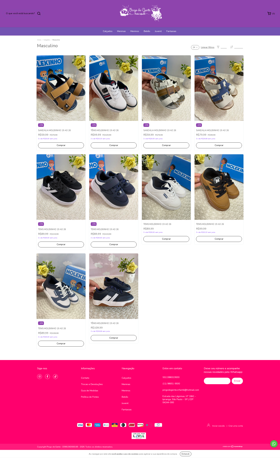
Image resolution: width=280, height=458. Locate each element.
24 (194, 47)
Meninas (121, 31)
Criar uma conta (235, 426)
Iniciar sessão (218, 426)
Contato (85, 377)
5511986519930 (171, 377)
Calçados (107, 31)
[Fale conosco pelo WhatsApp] (274, 443)
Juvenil (158, 31)
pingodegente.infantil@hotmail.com (181, 389)
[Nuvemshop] (233, 447)
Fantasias (171, 31)
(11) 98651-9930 (171, 383)
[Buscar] (39, 13)
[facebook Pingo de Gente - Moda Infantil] (47, 376)
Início (39, 40)
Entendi (186, 454)
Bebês (147, 31)
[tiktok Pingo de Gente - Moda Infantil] (55, 376)
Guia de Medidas (89, 390)
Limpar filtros (207, 47)
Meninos (134, 31)
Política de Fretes (90, 396)
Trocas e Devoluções (92, 384)
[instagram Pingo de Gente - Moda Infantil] (39, 376)
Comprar (61, 145)
